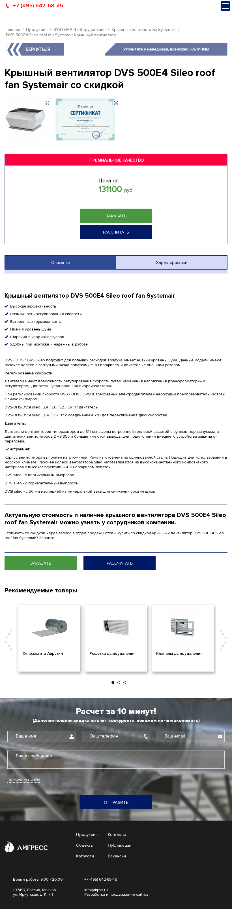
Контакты (117, 834)
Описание (60, 262)
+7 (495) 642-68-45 (38, 5)
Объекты (85, 845)
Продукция (37, 29)
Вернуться (38, 49)
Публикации (119, 845)
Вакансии (117, 856)
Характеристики (171, 262)
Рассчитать (116, 232)
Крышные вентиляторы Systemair (143, 29)
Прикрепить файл (23, 779)
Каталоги (85, 856)
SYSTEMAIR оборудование (79, 29)
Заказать (116, 216)
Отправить (116, 802)
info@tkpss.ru (96, 889)
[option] (49, 638)
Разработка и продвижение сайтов (116, 894)
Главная (12, 29)
